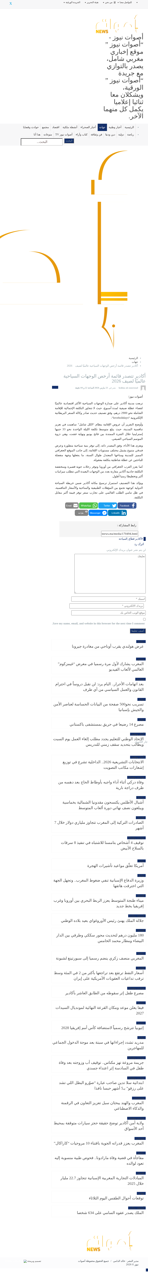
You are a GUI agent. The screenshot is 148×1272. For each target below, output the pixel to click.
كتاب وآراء (81, 134)
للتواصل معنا (126, 2)
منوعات (48, 134)
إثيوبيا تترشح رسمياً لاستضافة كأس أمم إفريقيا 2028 (102, 1028)
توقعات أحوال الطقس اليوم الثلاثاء (116, 1198)
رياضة (130, 134)
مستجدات (138, 1098)
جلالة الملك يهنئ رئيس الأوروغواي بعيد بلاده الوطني (102, 920)
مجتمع (45, 127)
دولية (121, 134)
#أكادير (139, 538)
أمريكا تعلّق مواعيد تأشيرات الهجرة (115, 865)
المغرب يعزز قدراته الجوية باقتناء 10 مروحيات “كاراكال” (99, 1143)
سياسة (140, 679)
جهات (102, 127)
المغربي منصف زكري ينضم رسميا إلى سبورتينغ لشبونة (100, 958)
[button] (127, 505)
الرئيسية (129, 127)
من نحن (108, 2)
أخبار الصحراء (88, 127)
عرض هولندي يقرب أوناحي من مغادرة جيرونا (108, 646)
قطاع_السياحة (127, 538)
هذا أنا (37, 134)
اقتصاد (55, 127)
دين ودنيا (110, 134)
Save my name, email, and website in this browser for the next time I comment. (98, 623)
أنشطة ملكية (70, 127)
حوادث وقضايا (31, 127)
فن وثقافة (96, 134)
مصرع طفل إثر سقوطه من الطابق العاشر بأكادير (104, 993)
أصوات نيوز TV (63, 134)
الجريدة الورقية (73, 2)
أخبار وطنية (115, 127)
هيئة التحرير (92, 2)
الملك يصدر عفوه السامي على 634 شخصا (110, 1213)
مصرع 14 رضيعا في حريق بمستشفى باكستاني (107, 724)
